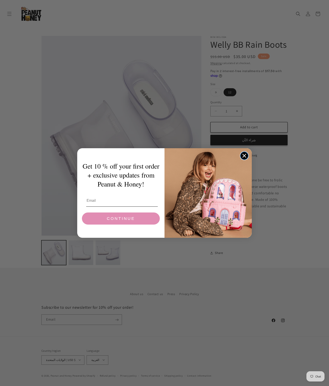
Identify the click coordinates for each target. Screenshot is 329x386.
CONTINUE (121, 218)
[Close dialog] (244, 156)
